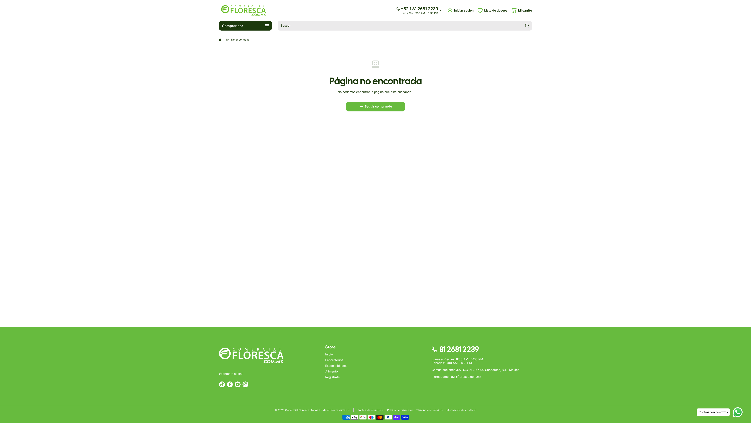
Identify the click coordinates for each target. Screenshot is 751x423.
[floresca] (243, 10)
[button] (521, 10)
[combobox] (405, 26)
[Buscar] (527, 26)
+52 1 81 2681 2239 (419, 8)
